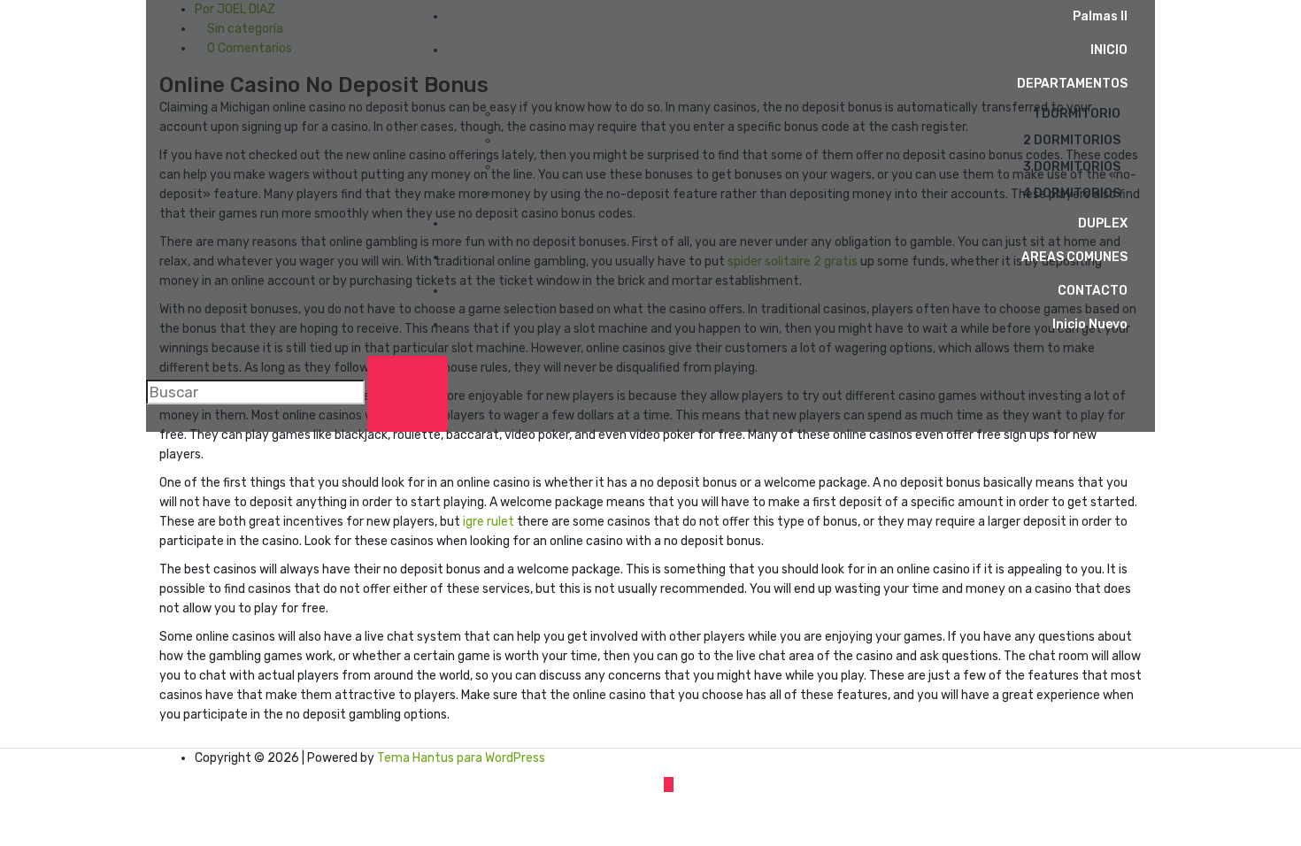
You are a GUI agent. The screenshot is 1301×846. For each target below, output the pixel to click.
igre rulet (488, 521)
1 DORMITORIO (1076, 113)
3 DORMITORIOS (1071, 166)
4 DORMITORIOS (1071, 193)
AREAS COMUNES (1074, 257)
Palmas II (1100, 16)
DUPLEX (1103, 223)
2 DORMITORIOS (1071, 140)
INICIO (1109, 50)
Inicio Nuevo (1090, 324)
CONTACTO (1093, 290)
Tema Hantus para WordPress (461, 757)
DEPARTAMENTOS (1072, 83)
